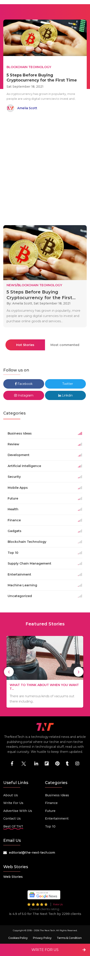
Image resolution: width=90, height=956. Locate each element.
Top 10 (50, 826)
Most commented (64, 345)
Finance (51, 803)
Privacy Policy (42, 938)
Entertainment (57, 818)
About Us (10, 795)
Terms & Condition (69, 938)
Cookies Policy (18, 938)
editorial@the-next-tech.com (32, 853)
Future (50, 811)
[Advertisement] (45, 169)
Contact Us (12, 818)
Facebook (25, 384)
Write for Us (13, 803)
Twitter (67, 384)
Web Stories (13, 877)
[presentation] (9, 672)
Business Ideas (57, 795)
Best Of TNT (13, 826)
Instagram (25, 395)
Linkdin (67, 395)
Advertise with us (17, 811)
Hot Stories (25, 345)
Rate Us (58, 904)
